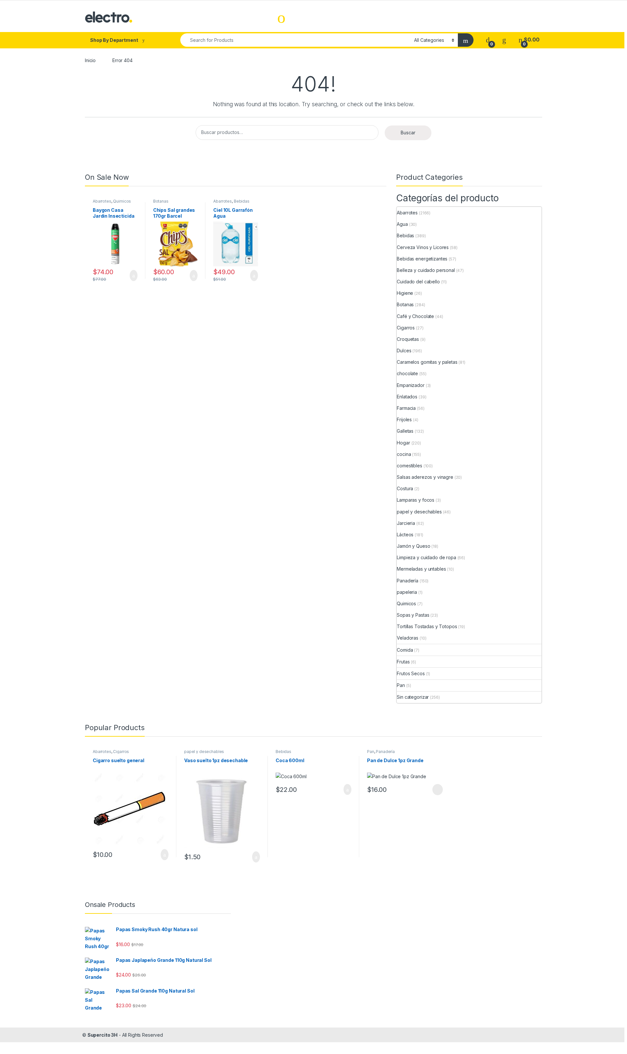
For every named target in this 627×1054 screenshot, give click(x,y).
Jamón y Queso (413, 546)
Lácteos (405, 534)
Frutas (403, 661)
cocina (404, 454)
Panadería (407, 580)
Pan (401, 685)
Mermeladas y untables (421, 569)
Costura (405, 488)
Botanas (161, 201)
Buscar (408, 132)
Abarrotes (102, 201)
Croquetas (408, 339)
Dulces (404, 350)
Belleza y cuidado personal (426, 270)
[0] (488, 40)
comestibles (409, 465)
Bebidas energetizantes (422, 258)
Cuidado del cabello (418, 281)
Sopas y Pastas (413, 615)
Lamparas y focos (415, 500)
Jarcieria (406, 523)
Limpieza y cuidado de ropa (426, 557)
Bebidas (241, 201)
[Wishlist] (504, 40)
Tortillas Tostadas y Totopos (427, 626)
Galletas (405, 431)
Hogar (403, 442)
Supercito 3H (103, 1035)
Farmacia (406, 408)
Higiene (405, 293)
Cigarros (406, 327)
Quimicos (122, 201)
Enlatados (407, 396)
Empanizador (410, 385)
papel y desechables (419, 511)
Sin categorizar (413, 697)
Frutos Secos (411, 673)
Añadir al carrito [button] (130, 275)
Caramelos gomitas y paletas (427, 362)
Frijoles (404, 419)
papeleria (407, 592)
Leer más (437, 789)
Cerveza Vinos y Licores (423, 247)
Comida (405, 650)
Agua (402, 224)
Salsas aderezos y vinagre (425, 477)
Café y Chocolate (415, 316)
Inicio (90, 60)
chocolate (407, 373)
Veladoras (407, 638)
